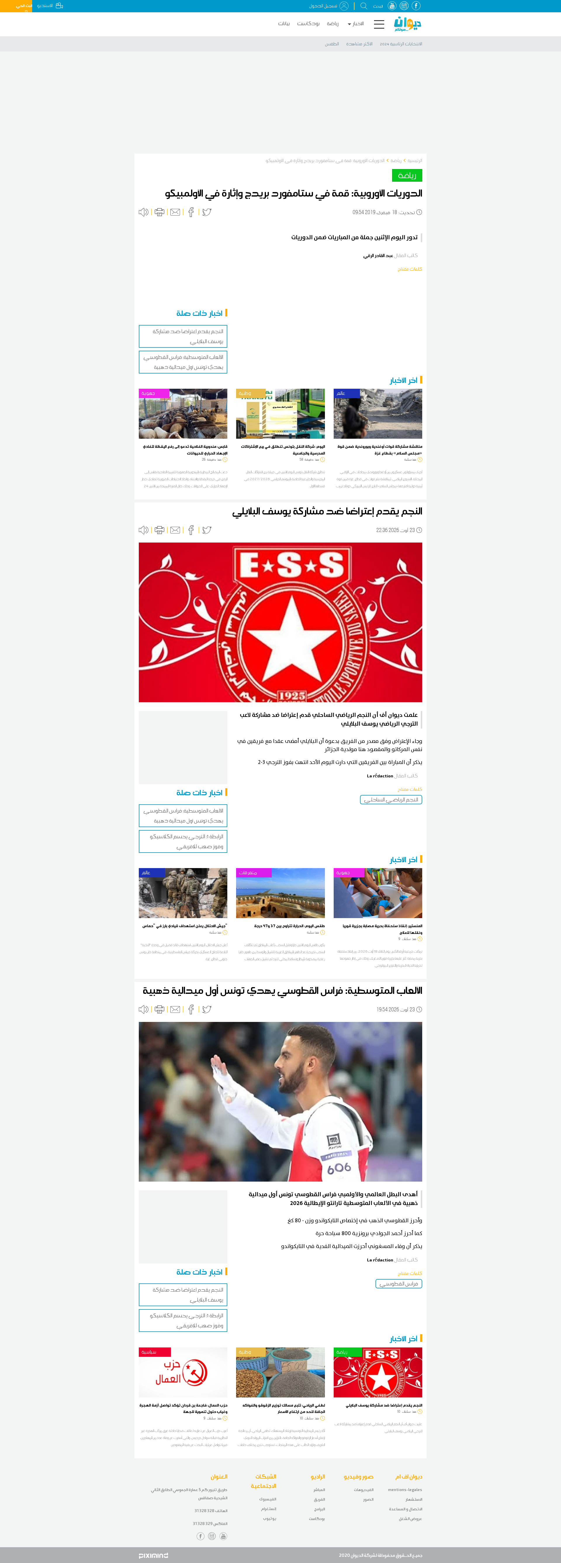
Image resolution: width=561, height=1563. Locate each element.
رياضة (333, 23)
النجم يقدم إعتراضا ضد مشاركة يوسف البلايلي (384, 1405)
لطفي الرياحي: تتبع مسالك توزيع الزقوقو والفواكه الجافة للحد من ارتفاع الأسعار (284, 1408)
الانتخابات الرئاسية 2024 (401, 44)
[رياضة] (378, 1372)
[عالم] (378, 413)
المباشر (319, 1489)
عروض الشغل (410, 1518)
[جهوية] (183, 413)
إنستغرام (268, 1508)
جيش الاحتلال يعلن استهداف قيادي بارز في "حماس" (184, 925)
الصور (368, 1499)
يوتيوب (269, 1518)
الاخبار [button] (358, 23)
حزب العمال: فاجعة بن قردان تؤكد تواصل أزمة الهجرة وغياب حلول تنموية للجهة (183, 1408)
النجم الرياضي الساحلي (391, 800)
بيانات (284, 23)
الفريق (319, 1499)
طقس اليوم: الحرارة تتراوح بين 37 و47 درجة (289, 925)
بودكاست (308, 23)
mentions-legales (405, 1489)
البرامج (319, 1509)
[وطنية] (280, 413)
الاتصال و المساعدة (405, 1509)
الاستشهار (414, 1499)
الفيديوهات (363, 1489)
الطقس (332, 44)
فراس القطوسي (399, 1284)
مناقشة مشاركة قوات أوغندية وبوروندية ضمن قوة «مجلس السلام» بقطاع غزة (379, 449)
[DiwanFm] (407, 24)
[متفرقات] (280, 893)
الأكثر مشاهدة (359, 44)
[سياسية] (183, 1372)
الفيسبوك (267, 1499)
